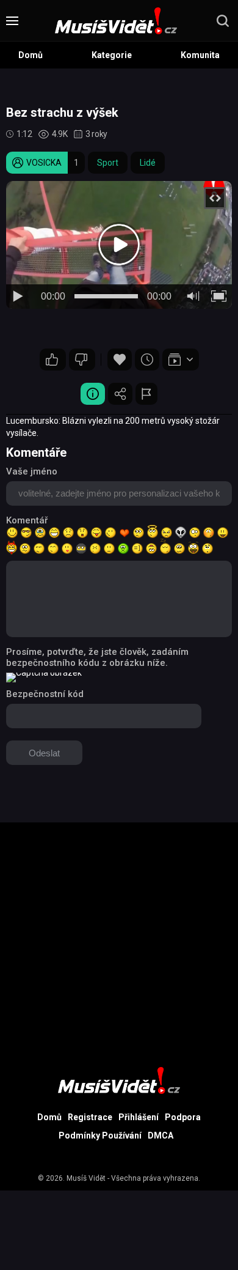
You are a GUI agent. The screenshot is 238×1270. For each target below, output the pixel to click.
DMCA (160, 1135)
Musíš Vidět (86, 1178)
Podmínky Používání (100, 1135)
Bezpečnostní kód (45, 694)
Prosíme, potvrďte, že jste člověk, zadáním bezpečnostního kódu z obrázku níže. (97, 657)
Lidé (148, 163)
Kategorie (112, 55)
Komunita (200, 55)
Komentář (27, 520)
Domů (30, 55)
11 (53, 360)
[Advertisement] (119, 941)
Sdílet (120, 394)
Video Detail (93, 394)
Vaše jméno (31, 471)
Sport (107, 163)
